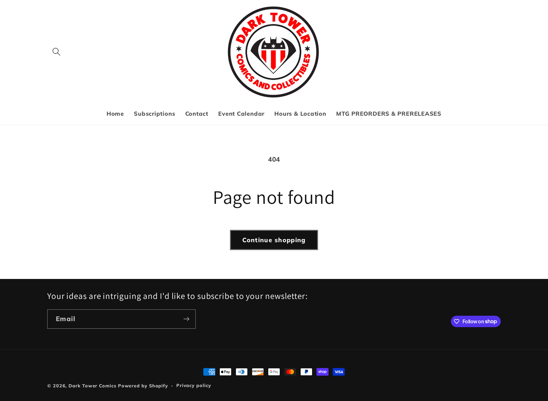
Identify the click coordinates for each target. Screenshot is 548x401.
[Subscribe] (186, 319)
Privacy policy (193, 385)
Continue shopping (273, 240)
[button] (56, 52)
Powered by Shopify (143, 386)
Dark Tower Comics (92, 386)
